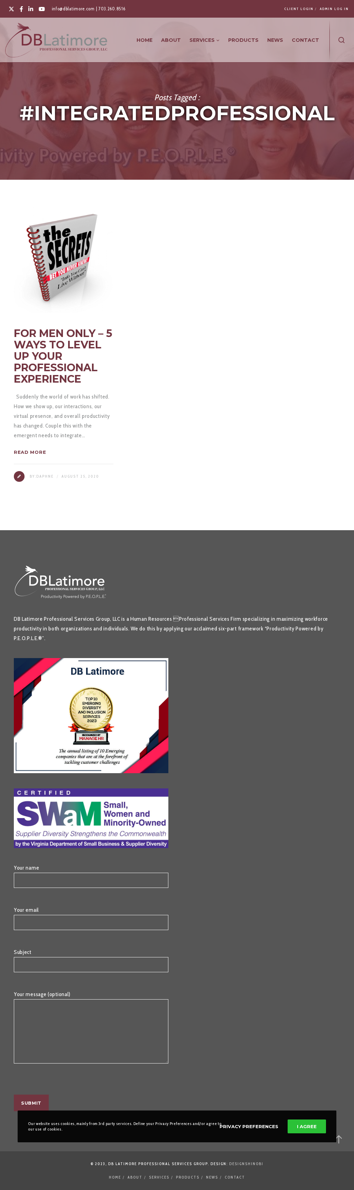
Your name (26, 867)
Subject (22, 952)
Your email (26, 910)
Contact (235, 1177)
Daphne (45, 476)
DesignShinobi (246, 1163)
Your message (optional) (42, 994)
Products (187, 1177)
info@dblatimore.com (73, 8)
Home (115, 1177)
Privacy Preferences (249, 1126)
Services (159, 1177)
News (212, 1177)
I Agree (307, 1126)
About (135, 1177)
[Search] (342, 40)
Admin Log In (334, 9)
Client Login (299, 9)
